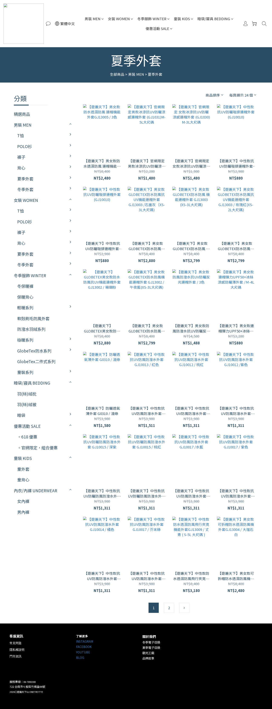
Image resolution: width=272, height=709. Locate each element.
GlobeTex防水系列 (34, 351)
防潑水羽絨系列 (31, 329)
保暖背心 (25, 297)
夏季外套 (155, 74)
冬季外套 (25, 189)
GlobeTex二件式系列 (36, 361)
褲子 (21, 157)
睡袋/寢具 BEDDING (213, 18)
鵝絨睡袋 (84, 429)
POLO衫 (24, 146)
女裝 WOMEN (119, 18)
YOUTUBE (83, 652)
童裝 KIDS (182, 18)
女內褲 (23, 501)
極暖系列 (25, 340)
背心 (21, 168)
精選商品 (22, 114)
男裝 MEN (93, 18)
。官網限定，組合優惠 (37, 448)
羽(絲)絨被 (26, 404)
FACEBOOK (84, 647)
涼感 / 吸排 (85, 182)
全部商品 (117, 74)
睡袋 (21, 415)
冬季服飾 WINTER (151, 18)
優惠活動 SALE (157, 28)
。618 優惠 (27, 437)
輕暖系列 (25, 308)
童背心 (23, 480)
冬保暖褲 (25, 286)
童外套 (23, 469)
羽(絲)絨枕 (26, 394)
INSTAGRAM (84, 641)
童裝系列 (25, 372)
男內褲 (23, 512)
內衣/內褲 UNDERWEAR (35, 491)
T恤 (20, 135)
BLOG (80, 657)
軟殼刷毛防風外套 (33, 318)
